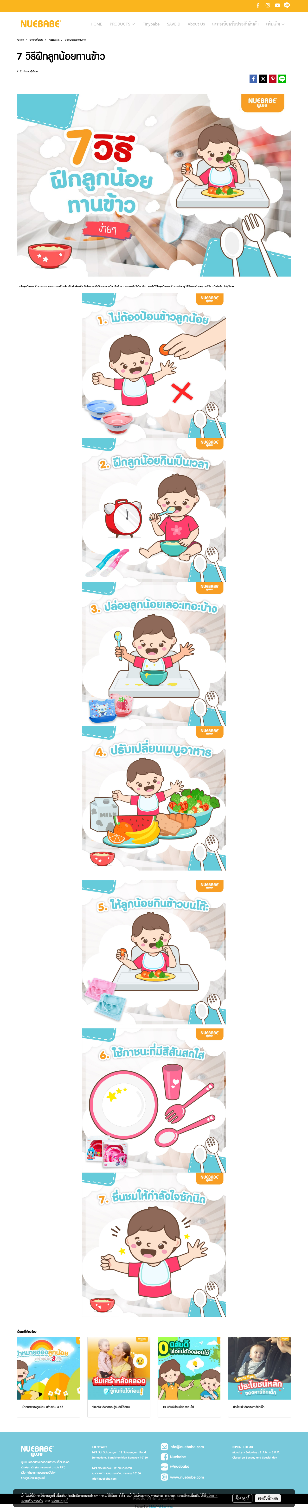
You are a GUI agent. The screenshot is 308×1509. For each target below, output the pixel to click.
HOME (96, 23)
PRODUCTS (120, 23)
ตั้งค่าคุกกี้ (242, 1498)
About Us (196, 23)
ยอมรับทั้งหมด (268, 1498)
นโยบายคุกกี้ (59, 1500)
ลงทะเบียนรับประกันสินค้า (235, 23)
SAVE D (173, 23)
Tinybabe (151, 23)
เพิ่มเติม (273, 23)
